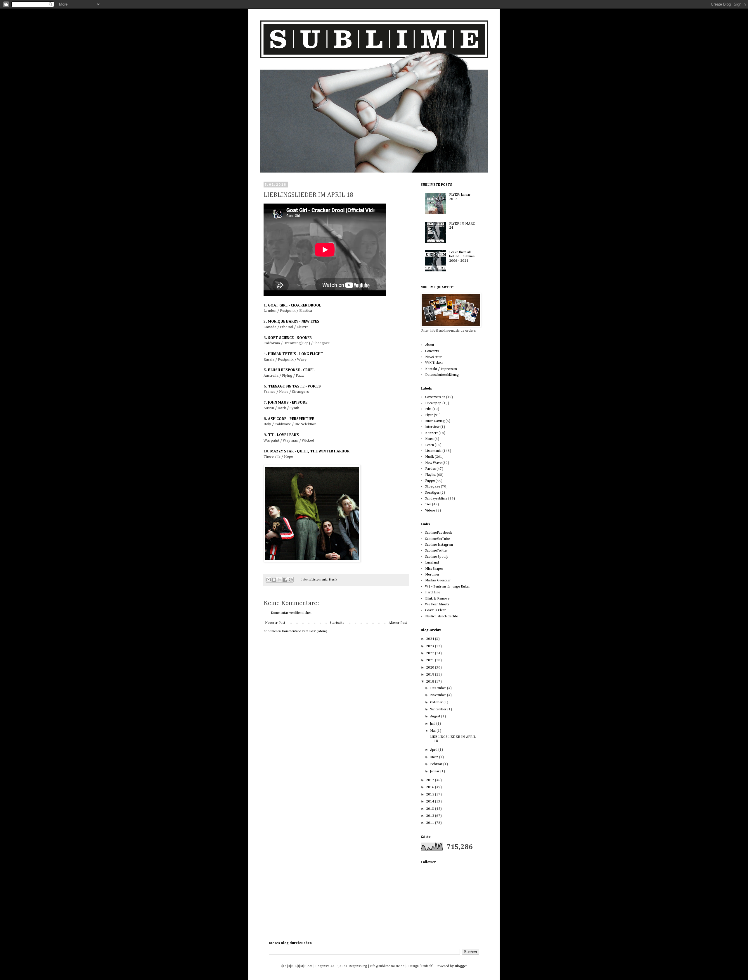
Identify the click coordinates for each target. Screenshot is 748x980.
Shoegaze (432, 486)
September (438, 709)
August (435, 716)
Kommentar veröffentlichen (291, 613)
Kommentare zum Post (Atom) (304, 631)
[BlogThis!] (274, 580)
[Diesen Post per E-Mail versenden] (268, 580)
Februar (436, 764)
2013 (430, 809)
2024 (430, 639)
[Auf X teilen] (280, 580)
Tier (428, 504)
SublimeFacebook (438, 533)
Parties (430, 469)
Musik (333, 579)
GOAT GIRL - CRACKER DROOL (294, 305)
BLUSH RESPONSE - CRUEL (291, 370)
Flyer (429, 415)
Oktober (437, 702)
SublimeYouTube (437, 539)
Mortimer (432, 574)
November (438, 695)
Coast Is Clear (435, 610)
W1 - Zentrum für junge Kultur (447, 586)
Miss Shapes (434, 569)
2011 (430, 823)
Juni (433, 724)
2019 (430, 674)
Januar (435, 771)
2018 (430, 681)
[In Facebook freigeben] (285, 580)
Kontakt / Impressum (441, 369)
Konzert (431, 433)
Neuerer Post (275, 623)
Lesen (429, 445)
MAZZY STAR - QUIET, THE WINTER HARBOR (309, 451)
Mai (433, 731)
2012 (430, 816)
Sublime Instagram (439, 545)
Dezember (438, 688)
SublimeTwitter (436, 550)
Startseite (337, 623)
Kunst (429, 439)
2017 (430, 780)
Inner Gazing (435, 421)
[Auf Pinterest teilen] (291, 580)
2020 (430, 667)
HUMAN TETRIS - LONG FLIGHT (295, 354)
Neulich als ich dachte (441, 616)
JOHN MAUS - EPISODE (287, 402)
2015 (430, 794)
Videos (430, 510)
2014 (430, 801)
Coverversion (435, 397)
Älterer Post (398, 623)
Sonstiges (432, 493)
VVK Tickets (434, 363)
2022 (430, 653)
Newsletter (433, 357)
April (434, 750)
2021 (430, 660)
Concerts (432, 351)
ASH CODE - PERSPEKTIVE (291, 419)
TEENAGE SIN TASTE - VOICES (294, 386)
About (429, 345)
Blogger (461, 966)
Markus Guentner (438, 580)
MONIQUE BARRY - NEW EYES (293, 321)
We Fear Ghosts (437, 604)
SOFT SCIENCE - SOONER (290, 338)
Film (428, 409)
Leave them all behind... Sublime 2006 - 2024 (462, 257)
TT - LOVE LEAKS (283, 435)
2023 (430, 646)
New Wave (433, 463)
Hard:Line (432, 592)
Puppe (430, 481)
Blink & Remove (437, 598)
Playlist (430, 475)
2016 (430, 787)
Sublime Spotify (436, 557)
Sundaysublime (436, 498)
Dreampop (433, 403)
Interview (432, 427)
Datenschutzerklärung (442, 375)
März (434, 757)
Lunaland (432, 562)
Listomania (319, 579)
